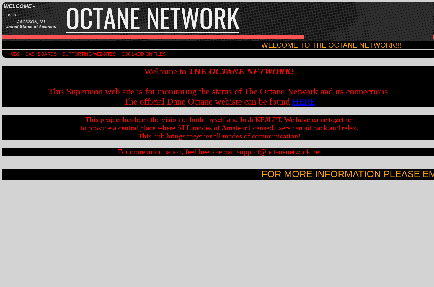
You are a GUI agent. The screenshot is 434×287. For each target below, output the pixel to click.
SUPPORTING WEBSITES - (90, 53)
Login (11, 14)
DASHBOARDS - (42, 53)
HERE (303, 101)
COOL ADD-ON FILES (143, 53)
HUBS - (14, 53)
